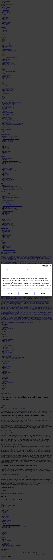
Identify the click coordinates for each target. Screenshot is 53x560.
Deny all (10, 293)
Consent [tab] (9, 269)
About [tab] (43, 269)
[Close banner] (50, 265)
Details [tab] (26, 269)
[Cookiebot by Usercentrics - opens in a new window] (42, 266)
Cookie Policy (7, 288)
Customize (25, 293)
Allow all (43, 293)
